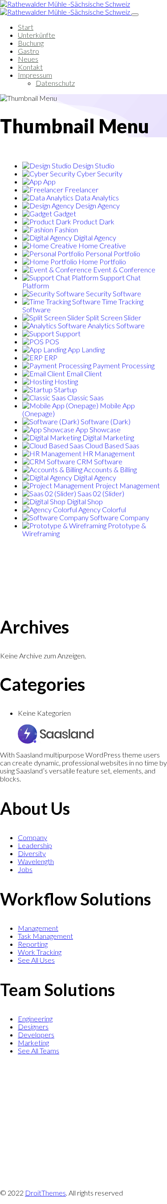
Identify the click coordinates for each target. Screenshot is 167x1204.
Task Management (45, 936)
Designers (33, 1026)
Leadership (35, 845)
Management (38, 928)
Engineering (35, 1018)
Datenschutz (55, 83)
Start (25, 27)
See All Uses (36, 960)
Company (32, 837)
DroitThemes (45, 1192)
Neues (28, 59)
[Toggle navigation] (134, 14)
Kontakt (30, 67)
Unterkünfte (36, 35)
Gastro (28, 51)
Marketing (33, 1042)
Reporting (33, 944)
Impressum (35, 75)
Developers (36, 1034)
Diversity (32, 853)
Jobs (25, 869)
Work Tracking (39, 952)
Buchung (31, 43)
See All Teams (38, 1050)
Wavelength (36, 861)
